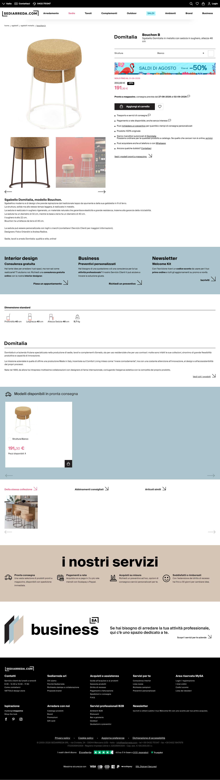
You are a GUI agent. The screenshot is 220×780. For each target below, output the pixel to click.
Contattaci (146, 148)
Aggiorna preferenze (112, 738)
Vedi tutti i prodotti (202, 377)
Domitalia (151, 136)
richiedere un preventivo (133, 126)
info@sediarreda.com (126, 743)
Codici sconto (182, 687)
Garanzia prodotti (98, 684)
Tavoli (88, 13)
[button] (29, 162)
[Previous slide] (9, 475)
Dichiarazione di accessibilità (149, 738)
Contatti (10, 676)
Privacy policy (62, 738)
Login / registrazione (185, 680)
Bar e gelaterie (97, 717)
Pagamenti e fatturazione (101, 690)
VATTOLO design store (14, 690)
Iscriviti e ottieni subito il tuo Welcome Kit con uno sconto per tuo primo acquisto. (170, 710)
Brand (189, 13)
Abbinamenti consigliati (89, 489)
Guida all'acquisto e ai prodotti (104, 680)
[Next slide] (102, 191)
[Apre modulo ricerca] (191, 4)
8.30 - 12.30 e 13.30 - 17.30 (16, 684)
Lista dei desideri (184, 690)
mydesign (13, 710)
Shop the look (10, 714)
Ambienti (170, 13)
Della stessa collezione (18, 489)
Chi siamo (51, 680)
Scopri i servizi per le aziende (192, 637)
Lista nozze (138, 684)
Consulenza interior (142, 680)
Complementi (109, 13)
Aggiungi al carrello (138, 106)
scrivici (209, 138)
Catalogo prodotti (55, 710)
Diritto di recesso (98, 687)
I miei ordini (181, 684)
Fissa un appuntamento (47, 283)
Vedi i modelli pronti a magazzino (130, 157)
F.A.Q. (92, 697)
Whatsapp (161, 143)
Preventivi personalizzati (144, 690)
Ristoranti (94, 714)
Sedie (72, 13)
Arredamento (51, 13)
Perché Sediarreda (56, 684)
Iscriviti (205, 280)
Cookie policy (85, 738)
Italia (9, 4)
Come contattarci (12, 687)
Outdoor (131, 13)
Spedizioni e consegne (100, 694)
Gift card (51, 721)
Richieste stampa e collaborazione (63, 687)
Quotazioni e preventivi (100, 724)
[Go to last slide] (8, 191)
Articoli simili (153, 489)
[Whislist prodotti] (197, 4)
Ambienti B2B (96, 710)
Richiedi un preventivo (122, 283)
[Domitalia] (125, 37)
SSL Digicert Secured (146, 766)
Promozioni (52, 717)
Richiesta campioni (142, 687)
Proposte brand (54, 690)
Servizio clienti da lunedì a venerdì (20, 680)
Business (207, 13)
